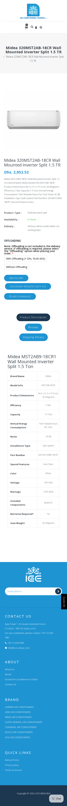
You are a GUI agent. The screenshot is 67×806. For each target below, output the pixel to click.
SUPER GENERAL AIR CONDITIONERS (23, 722)
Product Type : (13, 212)
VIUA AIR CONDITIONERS (17, 737)
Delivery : (9, 226)
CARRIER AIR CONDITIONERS (19, 707)
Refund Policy (12, 760)
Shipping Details (33, 337)
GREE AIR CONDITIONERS (18, 712)
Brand (8, 674)
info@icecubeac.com (19, 647)
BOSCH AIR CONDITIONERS (19, 732)
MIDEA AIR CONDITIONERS (18, 717)
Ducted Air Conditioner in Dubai (21, 679)
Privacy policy (12, 765)
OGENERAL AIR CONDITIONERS (21, 727)
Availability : (11, 219)
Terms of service (13, 770)
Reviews (33, 327)
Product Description (33, 317)
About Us (9, 669)
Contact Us (10, 684)
